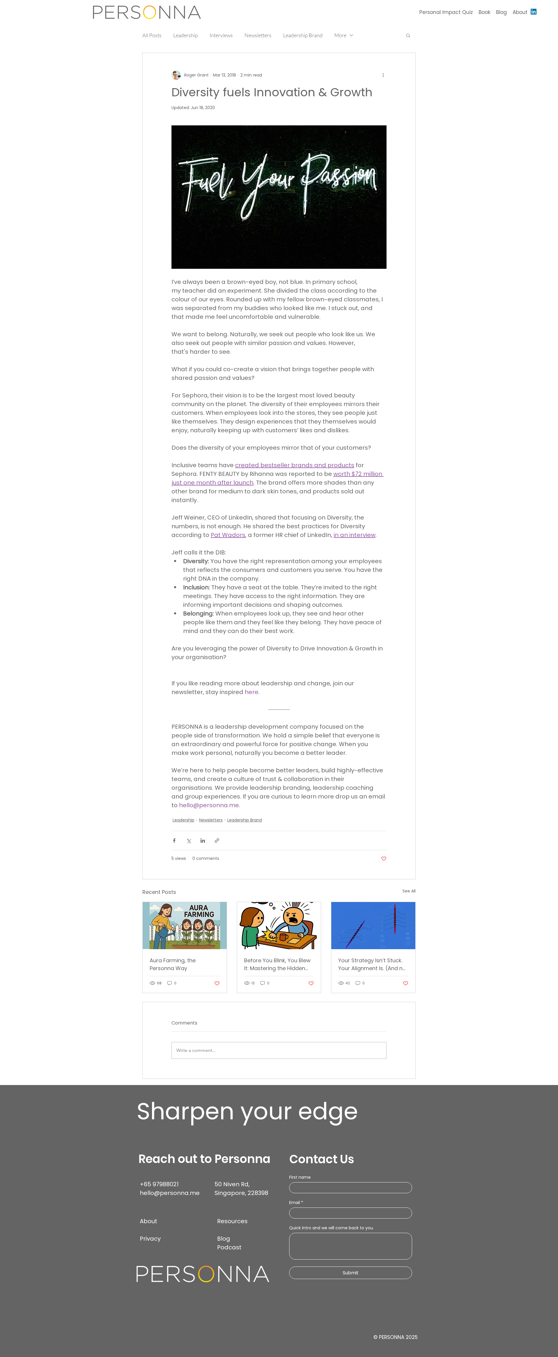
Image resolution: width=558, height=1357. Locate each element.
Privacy (150, 1239)
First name (300, 1177)
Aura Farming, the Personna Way (173, 964)
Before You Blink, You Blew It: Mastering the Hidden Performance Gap (277, 964)
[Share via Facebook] (174, 840)
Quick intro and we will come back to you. (331, 1228)
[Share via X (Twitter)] (188, 840)
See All (409, 891)
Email (296, 1202)
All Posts (152, 35)
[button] (408, 35)
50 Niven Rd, (232, 1184)
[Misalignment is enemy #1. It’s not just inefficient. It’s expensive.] (373, 925)
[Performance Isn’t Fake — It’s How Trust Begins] (185, 925)
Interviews (221, 35)
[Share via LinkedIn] (202, 840)
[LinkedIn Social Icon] (533, 12)
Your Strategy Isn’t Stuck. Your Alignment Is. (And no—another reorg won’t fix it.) (372, 964)
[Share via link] (217, 840)
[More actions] (383, 75)
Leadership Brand (303, 35)
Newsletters (257, 35)
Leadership (185, 35)
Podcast (229, 1247)
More (340, 35)
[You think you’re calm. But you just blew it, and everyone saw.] (279, 925)
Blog (223, 1239)
